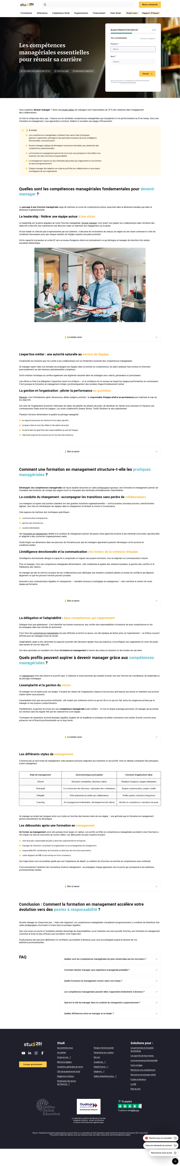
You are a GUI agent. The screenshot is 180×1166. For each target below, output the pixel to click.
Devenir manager (89, 223)
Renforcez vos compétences (143, 1070)
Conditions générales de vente (70, 1067)
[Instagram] (36, 1053)
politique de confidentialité (128, 82)
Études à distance (138, 1079)
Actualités (61, 1052)
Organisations (81, 13)
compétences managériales (46, 633)
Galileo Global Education (104, 1076)
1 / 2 (153, 30)
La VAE (133, 1084)
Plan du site (135, 1089)
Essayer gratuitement (32, 1064)
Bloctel (97, 1057)
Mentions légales (64, 1062)
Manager (23, 397)
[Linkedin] (30, 1053)
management (28, 676)
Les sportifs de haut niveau (142, 1056)
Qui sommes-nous (65, 1048)
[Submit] (45, 5)
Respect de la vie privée (104, 1048)
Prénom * (115, 44)
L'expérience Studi (60, 13)
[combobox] (88, 5)
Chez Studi (115, 13)
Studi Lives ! (132, 13)
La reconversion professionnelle (144, 1060)
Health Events (100, 1067)
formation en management (35, 534)
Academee (98, 1062)
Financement (99, 13)
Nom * (113, 56)
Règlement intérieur (65, 1076)
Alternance (42, 13)
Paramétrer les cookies (104, 1052)
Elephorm (98, 1071)
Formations (26, 13)
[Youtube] (23, 1053)
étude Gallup (68, 110)
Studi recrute (62, 1057)
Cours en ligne (136, 1065)
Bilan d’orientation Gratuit (124, 30)
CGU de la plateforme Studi (68, 1071)
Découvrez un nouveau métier (143, 1075)
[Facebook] (42, 1053)
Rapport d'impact (150, 13)
